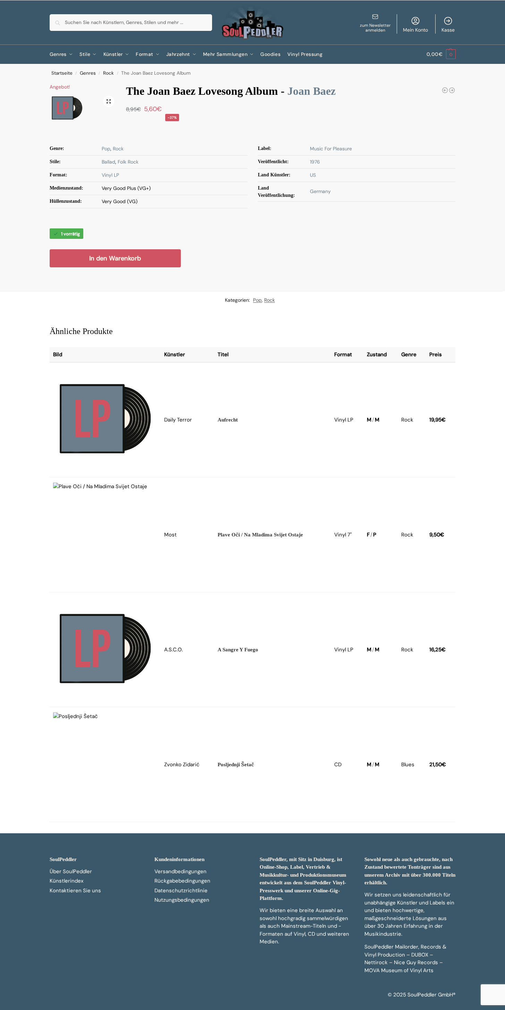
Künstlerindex (66, 880)
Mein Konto (415, 30)
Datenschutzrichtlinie (181, 890)
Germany (320, 191)
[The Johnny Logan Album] (451, 90)
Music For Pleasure (331, 148)
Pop (106, 148)
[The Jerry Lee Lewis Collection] (444, 90)
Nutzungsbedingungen (181, 899)
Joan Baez (311, 91)
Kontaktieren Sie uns (75, 890)
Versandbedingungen (180, 871)
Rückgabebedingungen (182, 880)
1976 (315, 162)
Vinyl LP (110, 175)
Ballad (108, 162)
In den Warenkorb (115, 258)
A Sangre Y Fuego (238, 649)
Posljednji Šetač (236, 764)
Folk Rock (128, 162)
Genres (88, 73)
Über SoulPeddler (71, 871)
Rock (108, 73)
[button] (441, 54)
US (313, 175)
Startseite (62, 73)
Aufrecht (228, 420)
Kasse (448, 30)
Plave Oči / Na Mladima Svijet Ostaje (260, 534)
